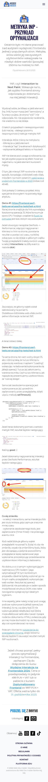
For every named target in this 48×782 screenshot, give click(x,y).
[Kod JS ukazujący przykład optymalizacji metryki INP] (24, 411)
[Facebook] (32, 733)
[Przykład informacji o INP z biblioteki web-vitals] (24, 329)
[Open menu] (43, 4)
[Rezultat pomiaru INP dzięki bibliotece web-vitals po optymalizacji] (24, 440)
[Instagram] (26, 733)
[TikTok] (39, 733)
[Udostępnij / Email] (33, 718)
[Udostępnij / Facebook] (26, 718)
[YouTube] (20, 733)
